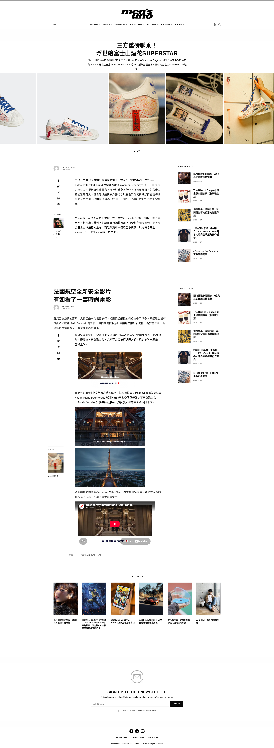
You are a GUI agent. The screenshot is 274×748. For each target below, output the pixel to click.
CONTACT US (152, 737)
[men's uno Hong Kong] (137, 14)
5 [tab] (142, 135)
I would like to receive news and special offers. (139, 711)
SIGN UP (177, 704)
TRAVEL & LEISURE (88, 555)
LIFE (99, 555)
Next (227, 108)
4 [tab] (140, 135)
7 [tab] (146, 135)
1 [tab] (134, 135)
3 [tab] (138, 135)
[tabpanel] (137, 108)
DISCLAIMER (138, 737)
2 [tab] (136, 135)
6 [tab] (144, 135)
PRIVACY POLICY (123, 737)
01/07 (137, 151)
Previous (47, 108)
